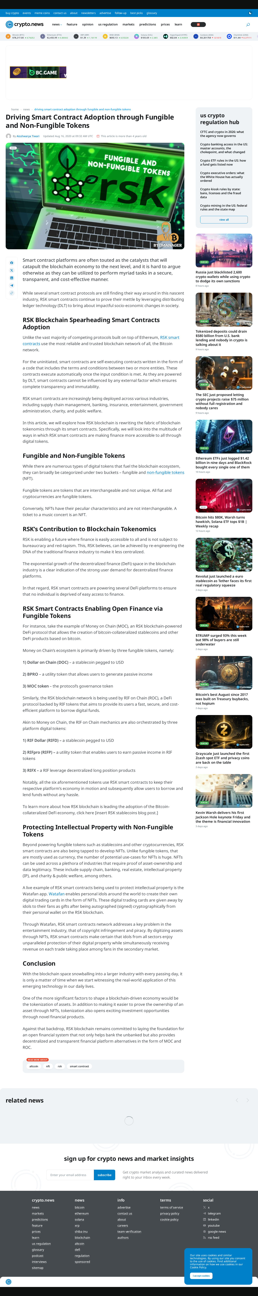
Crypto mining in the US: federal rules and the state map (223, 207)
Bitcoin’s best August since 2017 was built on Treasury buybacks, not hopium (222, 699)
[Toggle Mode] (250, 13)
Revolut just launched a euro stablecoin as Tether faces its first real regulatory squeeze (224, 580)
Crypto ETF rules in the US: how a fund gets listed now (223, 162)
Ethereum (82, 1213)
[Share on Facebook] (12, 263)
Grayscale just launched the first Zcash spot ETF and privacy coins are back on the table (223, 758)
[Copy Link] (12, 293)
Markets (128, 24)
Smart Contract (79, 1066)
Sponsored (82, 1262)
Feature (72, 24)
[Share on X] (12, 270)
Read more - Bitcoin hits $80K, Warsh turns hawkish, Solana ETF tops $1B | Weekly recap (224, 496)
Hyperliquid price (175, 36)
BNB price (116, 36)
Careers (122, 1225)
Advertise (105, 13)
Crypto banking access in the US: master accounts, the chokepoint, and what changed (224, 148)
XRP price (85, 36)
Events (27, 13)
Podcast (37, 1256)
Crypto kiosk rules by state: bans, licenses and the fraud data (220, 193)
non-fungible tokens (165, 472)
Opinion (87, 24)
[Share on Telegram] (12, 285)
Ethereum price (54, 36)
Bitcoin (79, 1207)
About (73, 13)
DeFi (77, 1250)
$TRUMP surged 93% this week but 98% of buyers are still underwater (221, 640)
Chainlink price (239, 36)
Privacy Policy (169, 1213)
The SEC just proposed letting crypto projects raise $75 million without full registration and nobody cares (222, 401)
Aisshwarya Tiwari (28, 136)
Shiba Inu (81, 1231)
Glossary (152, 13)
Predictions (147, 24)
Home (15, 109)
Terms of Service (171, 1207)
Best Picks (136, 13)
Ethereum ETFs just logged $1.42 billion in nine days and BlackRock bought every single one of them (224, 462)
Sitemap (37, 1268)
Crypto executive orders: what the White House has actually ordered (222, 177)
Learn (178, 24)
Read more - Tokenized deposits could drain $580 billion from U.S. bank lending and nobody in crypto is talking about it (224, 309)
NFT (48, 1066)
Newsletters (88, 13)
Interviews (39, 1262)
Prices (165, 24)
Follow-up (121, 13)
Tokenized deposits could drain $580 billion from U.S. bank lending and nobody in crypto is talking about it (221, 338)
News (56, 24)
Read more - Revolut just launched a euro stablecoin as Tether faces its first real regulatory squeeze (224, 555)
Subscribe (104, 1175)
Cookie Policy (169, 1219)
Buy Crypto (12, 13)
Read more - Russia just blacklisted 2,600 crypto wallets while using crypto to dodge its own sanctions (224, 250)
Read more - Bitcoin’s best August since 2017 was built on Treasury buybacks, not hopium (224, 673)
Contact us (59, 13)
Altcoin (33, 1066)
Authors (123, 1237)
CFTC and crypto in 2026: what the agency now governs (222, 134)
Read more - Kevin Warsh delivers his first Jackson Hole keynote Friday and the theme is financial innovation (224, 791)
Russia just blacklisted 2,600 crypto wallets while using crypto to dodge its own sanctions (223, 276)
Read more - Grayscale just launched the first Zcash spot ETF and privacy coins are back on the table (224, 732)
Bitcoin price (20, 36)
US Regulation (108, 24)
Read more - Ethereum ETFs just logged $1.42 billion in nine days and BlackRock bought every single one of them (224, 436)
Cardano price (207, 36)
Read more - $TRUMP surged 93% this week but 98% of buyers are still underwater (224, 614)
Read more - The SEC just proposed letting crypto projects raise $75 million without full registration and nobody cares (224, 373)
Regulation (82, 1256)
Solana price (146, 36)
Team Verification (129, 1231)
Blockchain (82, 1237)
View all (224, 219)
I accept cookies (201, 1275)
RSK (60, 1066)
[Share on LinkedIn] (12, 278)
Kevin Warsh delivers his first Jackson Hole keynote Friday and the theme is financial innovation (223, 817)
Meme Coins (42, 13)
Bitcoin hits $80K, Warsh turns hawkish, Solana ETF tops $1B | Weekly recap (221, 521)
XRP (77, 1225)
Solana (79, 1219)
